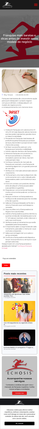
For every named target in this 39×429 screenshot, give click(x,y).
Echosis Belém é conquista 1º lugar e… (19, 347)
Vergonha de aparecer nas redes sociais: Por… (17, 295)
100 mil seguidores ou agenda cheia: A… (18, 323)
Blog (5, 95)
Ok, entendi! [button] (19, 423)
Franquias (10, 95)
